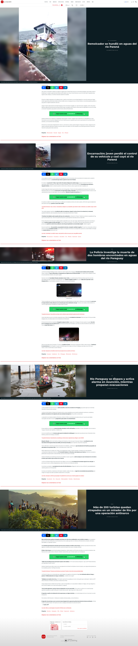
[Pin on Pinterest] (61, 87)
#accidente (62, 236)
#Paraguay (62, 354)
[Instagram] (93, 637)
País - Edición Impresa (112, 40)
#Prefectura (74, 354)
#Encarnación (50, 236)
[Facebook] (87, 637)
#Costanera (56, 236)
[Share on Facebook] (44, 87)
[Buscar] (136, 2)
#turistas (49, 611)
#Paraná (66, 132)
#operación (66, 611)
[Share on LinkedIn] (65, 87)
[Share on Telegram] (57, 87)
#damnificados (76, 479)
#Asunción (58, 479)
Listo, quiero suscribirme (82, 628)
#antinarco (72, 611)
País (112, 150)
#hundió (55, 132)
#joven (79, 236)
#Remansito (68, 354)
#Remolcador (50, 132)
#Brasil (61, 611)
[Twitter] (90, 637)
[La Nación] (6, 2)
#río (63, 132)
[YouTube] (95, 637)
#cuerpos (49, 354)
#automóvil (74, 236)
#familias (71, 479)
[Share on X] (48, 87)
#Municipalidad (64, 479)
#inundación (49, 479)
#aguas (59, 132)
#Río (58, 611)
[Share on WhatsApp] (52, 87)
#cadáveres (54, 354)
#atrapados (54, 611)
